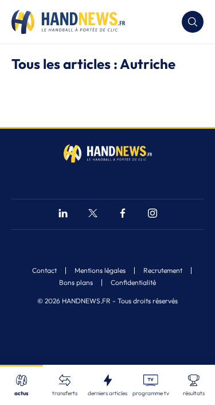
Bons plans (76, 282)
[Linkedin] (63, 214)
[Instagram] (152, 214)
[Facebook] (122, 214)
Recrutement (162, 270)
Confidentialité (133, 282)
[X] (92, 214)
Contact (44, 270)
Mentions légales (100, 270)
